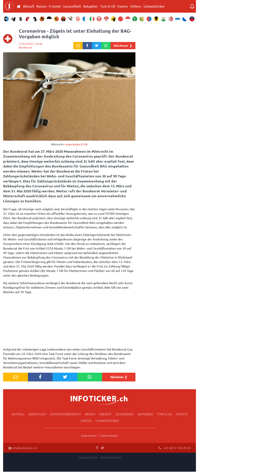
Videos (135, 6)
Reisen (41, 6)
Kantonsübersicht (65, 414)
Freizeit (55, 6)
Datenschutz (109, 435)
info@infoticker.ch (24, 448)
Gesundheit (72, 6)
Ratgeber (90, 6)
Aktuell (28, 6)
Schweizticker (154, 6)
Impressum (89, 435)
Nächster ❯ (123, 45)
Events (123, 6)
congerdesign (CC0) (76, 144)
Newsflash (37, 414)
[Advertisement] (69, 321)
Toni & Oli (107, 6)
